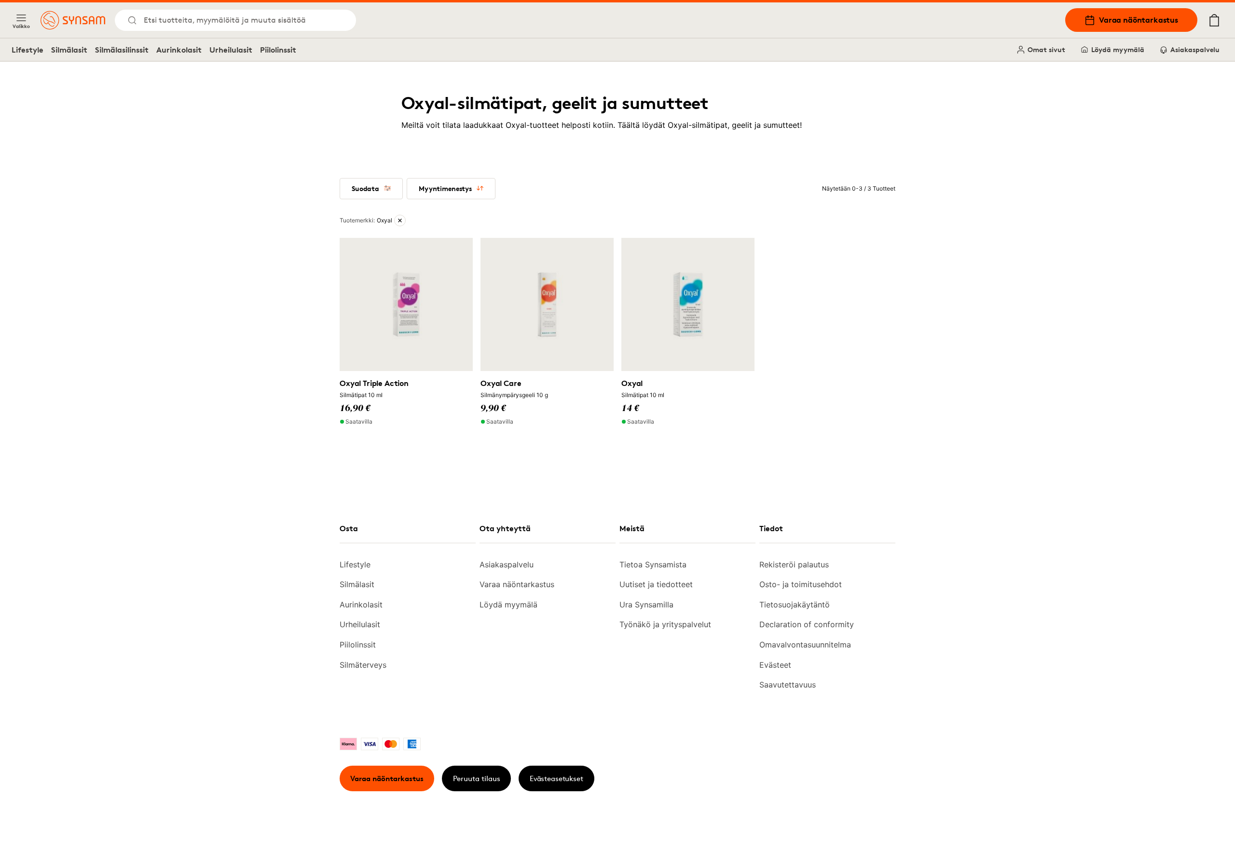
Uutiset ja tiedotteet (656, 584)
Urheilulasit (230, 50)
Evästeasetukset (556, 778)
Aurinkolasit (179, 50)
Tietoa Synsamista (652, 564)
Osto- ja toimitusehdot (800, 584)
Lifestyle (27, 50)
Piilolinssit (278, 50)
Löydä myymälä (1117, 49)
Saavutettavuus (787, 684)
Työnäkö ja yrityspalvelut (665, 624)
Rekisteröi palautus (794, 564)
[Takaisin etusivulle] (73, 20)
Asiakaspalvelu (1195, 49)
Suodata (365, 188)
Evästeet (775, 665)
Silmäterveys (363, 665)
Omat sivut (1046, 49)
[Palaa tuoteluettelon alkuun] (1166, 824)
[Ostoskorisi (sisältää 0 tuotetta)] (1214, 20)
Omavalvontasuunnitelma (805, 644)
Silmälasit (69, 50)
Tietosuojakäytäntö (794, 604)
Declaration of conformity (806, 624)
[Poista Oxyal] (400, 220)
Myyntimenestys (445, 188)
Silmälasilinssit (122, 50)
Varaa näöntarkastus (1138, 20)
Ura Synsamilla (646, 604)
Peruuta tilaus (476, 778)
